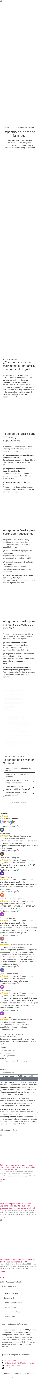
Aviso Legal (29, 1374)
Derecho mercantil (11, 1293)
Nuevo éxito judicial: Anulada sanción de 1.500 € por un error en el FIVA (17, 1261)
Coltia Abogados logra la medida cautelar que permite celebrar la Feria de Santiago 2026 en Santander (18, 1167)
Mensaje (3, 1058)
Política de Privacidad (12, 1374)
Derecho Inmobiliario (12, 1312)
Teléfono (3, 1070)
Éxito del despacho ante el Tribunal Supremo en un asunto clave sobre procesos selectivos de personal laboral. (17, 1206)
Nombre (3, 1047)
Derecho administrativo (13, 1303)
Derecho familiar (10, 1307)
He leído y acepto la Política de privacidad (18, 1076)
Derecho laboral (10, 1316)
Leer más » (3, 1179)
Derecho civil (9, 1298)
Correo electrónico (7, 1053)
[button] (32, 3)
